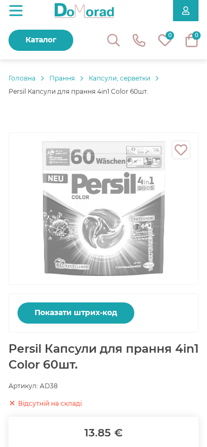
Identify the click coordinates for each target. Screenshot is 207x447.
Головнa (22, 78)
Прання (62, 78)
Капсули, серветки (119, 78)
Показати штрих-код (75, 312)
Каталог (40, 39)
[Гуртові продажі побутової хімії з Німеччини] (84, 10)
